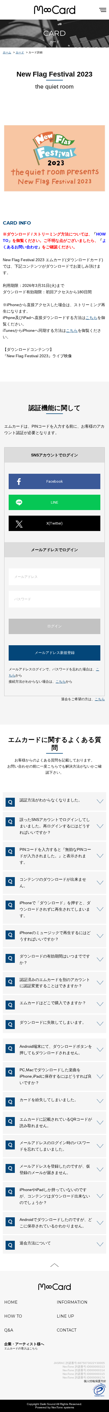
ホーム (7, 52)
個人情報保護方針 (95, 1381)
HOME (11, 1302)
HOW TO (13, 1316)
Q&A (8, 1330)
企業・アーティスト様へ (24, 1346)
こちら (61, 682)
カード (20, 52)
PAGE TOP (54, 1265)
